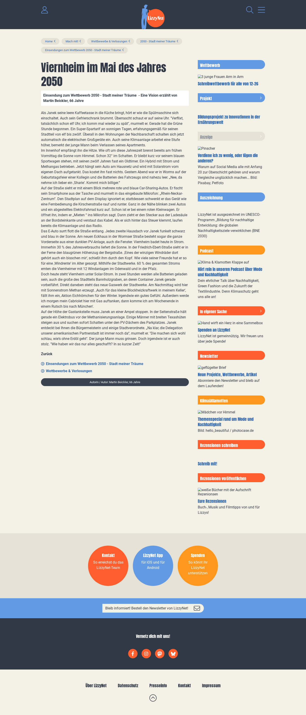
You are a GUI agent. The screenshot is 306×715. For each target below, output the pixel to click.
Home (49, 41)
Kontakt (184, 686)
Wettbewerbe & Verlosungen (109, 41)
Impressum (211, 686)
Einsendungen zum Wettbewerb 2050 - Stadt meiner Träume (83, 50)
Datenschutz (128, 686)
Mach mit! (72, 41)
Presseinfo (158, 686)
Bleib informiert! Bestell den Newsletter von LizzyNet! (146, 608)
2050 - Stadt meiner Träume (157, 41)
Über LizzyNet (96, 686)
